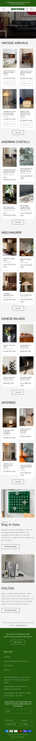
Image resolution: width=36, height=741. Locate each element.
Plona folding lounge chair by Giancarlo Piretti (25, 207)
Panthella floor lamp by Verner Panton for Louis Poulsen (9, 113)
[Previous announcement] (3, 3)
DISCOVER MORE (10, 547)
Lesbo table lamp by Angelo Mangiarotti (8, 432)
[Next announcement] (32, 3)
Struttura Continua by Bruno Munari (9, 378)
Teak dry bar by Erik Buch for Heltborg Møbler (26, 72)
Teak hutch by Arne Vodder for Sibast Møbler (9, 72)
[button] (4, 9)
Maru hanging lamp (26, 295)
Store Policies (8, 665)
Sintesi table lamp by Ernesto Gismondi (25, 430)
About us (6, 670)
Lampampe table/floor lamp (8, 294)
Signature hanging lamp (25, 259)
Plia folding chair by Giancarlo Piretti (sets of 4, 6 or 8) (26, 170)
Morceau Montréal (17, 734)
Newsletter (7, 657)
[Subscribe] (30, 711)
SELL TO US (18, 642)
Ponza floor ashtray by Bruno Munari (26, 378)
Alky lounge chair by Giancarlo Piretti (9, 207)
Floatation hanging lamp (9, 259)
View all (18, 133)
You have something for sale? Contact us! (17, 661)
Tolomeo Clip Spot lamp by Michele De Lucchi (26, 467)
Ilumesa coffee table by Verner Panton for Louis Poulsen (25, 114)
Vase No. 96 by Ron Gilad (9, 346)
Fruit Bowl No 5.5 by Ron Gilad (25, 346)
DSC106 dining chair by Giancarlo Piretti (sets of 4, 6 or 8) (9, 171)
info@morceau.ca (21, 625)
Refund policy (20, 737)
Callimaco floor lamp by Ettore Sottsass (8, 465)
